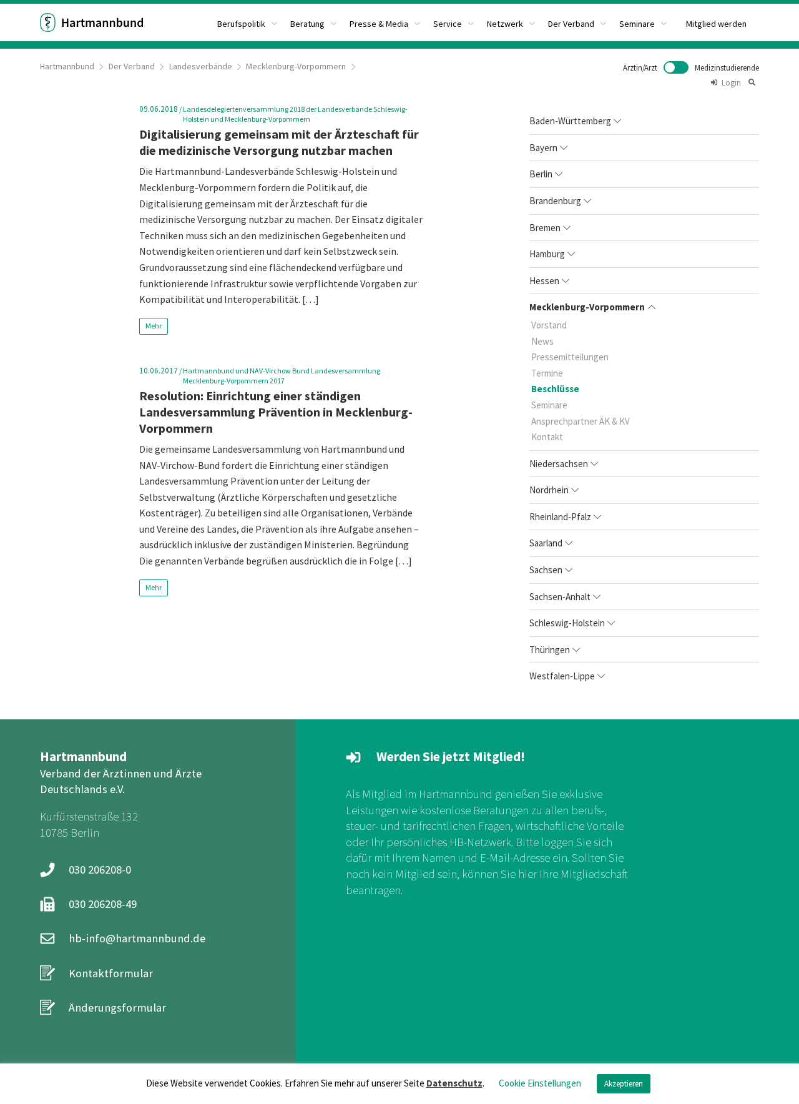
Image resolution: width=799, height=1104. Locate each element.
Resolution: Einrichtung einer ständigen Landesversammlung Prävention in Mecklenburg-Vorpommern (276, 412)
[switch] (691, 67)
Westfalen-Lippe (562, 676)
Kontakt (547, 437)
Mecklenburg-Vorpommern (296, 66)
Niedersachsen (558, 464)
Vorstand (549, 325)
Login (731, 82)
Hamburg (547, 254)
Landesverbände (200, 66)
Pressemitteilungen (570, 357)
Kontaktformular (111, 973)
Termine (547, 373)
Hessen (544, 281)
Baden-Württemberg (570, 121)
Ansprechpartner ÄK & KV (580, 421)
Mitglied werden (716, 23)
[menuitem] (247, 22)
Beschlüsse (555, 389)
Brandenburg (555, 201)
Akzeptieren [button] (623, 1083)
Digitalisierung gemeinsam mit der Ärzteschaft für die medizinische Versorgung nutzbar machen (279, 142)
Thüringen (549, 650)
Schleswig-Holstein (567, 623)
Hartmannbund (67, 66)
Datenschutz (454, 1083)
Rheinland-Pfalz (560, 517)
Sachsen (545, 570)
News (542, 341)
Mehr (153, 325)
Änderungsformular (117, 1007)
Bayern (543, 148)
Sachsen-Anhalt (560, 597)
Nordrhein (549, 490)
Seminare (549, 405)
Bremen (545, 228)
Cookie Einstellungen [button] (540, 1083)
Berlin (540, 174)
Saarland (545, 543)
